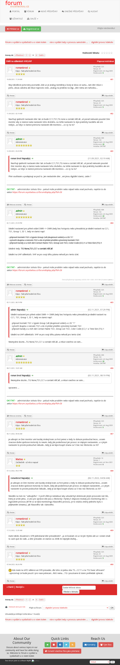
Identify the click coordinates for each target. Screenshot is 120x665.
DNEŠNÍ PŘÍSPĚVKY (74, 11)
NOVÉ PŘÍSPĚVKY (49, 11)
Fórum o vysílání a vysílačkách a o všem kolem (25, 42)
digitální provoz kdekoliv (102, 42)
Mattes (19, 459)
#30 (111, 564)
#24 (111, 223)
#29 (111, 530)
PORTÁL (16, 11)
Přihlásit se (14, 29)
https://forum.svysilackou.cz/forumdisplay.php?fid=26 (37, 192)
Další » (41, 55)
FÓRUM (30, 11)
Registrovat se (32, 29)
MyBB (29, 661)
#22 (111, 114)
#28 (111, 471)
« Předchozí (19, 55)
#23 (111, 151)
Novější (19, 587)
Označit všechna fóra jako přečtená (63, 651)
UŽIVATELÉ (17, 19)
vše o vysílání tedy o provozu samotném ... (69, 42)
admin (110, 279)
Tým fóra (107, 645)
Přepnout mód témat (105, 61)
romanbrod (22, 67)
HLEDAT (94, 11)
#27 (111, 434)
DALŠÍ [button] (33, 19)
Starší (10, 587)
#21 (111, 79)
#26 (111, 368)
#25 (111, 302)
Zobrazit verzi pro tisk (17, 607)
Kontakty (91, 645)
